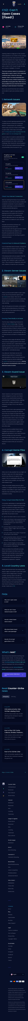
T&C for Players (12, 933)
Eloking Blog (6, 696)
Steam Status (10, 324)
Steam (5, 297)
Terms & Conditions (13, 930)
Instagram (10, 951)
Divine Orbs (10, 888)
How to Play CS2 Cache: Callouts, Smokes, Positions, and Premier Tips (13, 732)
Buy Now (19, 168)
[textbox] (17, 974)
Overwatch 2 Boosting (13, 857)
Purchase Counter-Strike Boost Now (12, 674)
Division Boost (11, 821)
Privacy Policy (11, 936)
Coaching (10, 811)
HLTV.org (13, 696)
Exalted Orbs (11, 891)
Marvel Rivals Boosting (13, 864)
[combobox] (17, 974)
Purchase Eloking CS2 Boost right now (15, 662)
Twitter (10, 960)
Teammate (11, 814)
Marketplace (11, 883)
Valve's (5, 361)
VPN (14, 586)
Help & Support (11, 923)
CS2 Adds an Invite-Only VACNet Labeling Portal (12, 710)
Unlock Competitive (13, 870)
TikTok (9, 949)
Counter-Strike (9, 772)
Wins (9, 808)
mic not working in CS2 (15, 134)
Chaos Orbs (11, 885)
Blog (3, 772)
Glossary (10, 914)
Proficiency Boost (12, 873)
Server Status (11, 795)
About (9, 909)
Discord (10, 957)
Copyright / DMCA (12, 939)
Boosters (10, 920)
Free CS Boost (11, 792)
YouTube (10, 946)
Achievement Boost (13, 875)
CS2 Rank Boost (12, 787)
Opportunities (11, 917)
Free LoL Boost (11, 835)
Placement (10, 790)
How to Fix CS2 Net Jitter (12, 752)
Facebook (10, 954)
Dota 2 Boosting (12, 850)
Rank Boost (11, 802)
